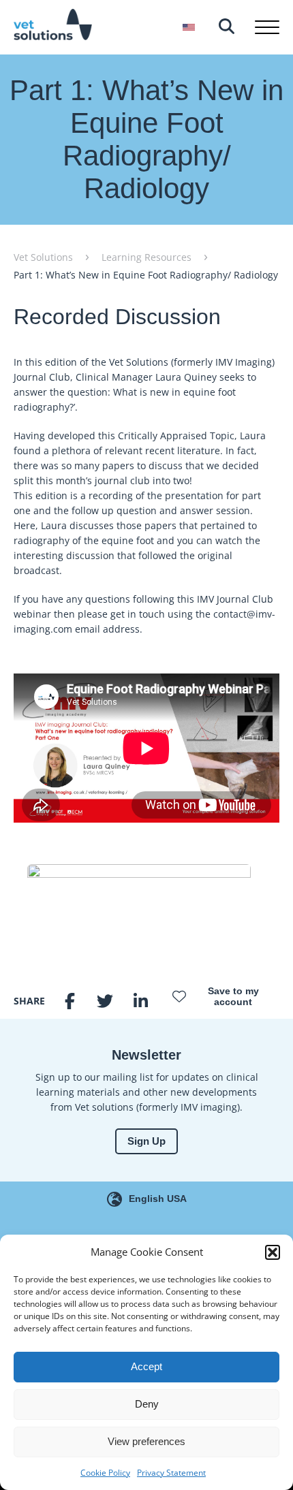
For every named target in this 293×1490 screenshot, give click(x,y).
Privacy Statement (171, 1472)
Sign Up (146, 1141)
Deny (147, 1404)
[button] (272, 1252)
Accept (146, 1366)
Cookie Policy (105, 1472)
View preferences (146, 1441)
